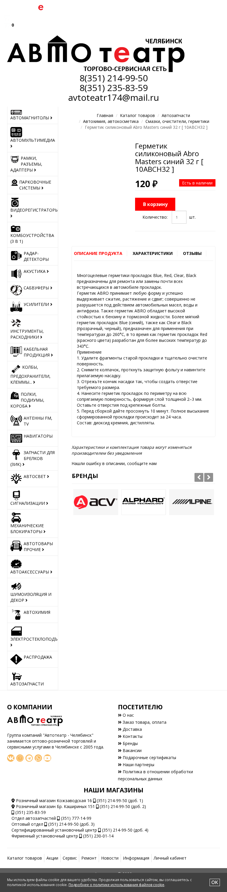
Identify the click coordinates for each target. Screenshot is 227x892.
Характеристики (153, 253)
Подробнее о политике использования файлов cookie (116, 884)
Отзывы (192, 253)
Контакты (131, 736)
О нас (127, 715)
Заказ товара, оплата (143, 722)
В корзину (155, 204)
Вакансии (131, 750)
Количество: (155, 217)
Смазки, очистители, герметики (177, 121)
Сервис (70, 858)
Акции (52, 858)
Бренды (85, 476)
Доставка (131, 729)
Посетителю (140, 707)
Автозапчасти (176, 115)
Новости (110, 858)
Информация (136, 858)
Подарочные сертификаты (148, 757)
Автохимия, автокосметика (111, 121)
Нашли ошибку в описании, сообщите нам (114, 463)
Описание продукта (98, 253)
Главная (105, 115)
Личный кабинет (170, 858)
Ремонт (89, 858)
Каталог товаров (137, 115)
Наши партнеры (137, 764)
